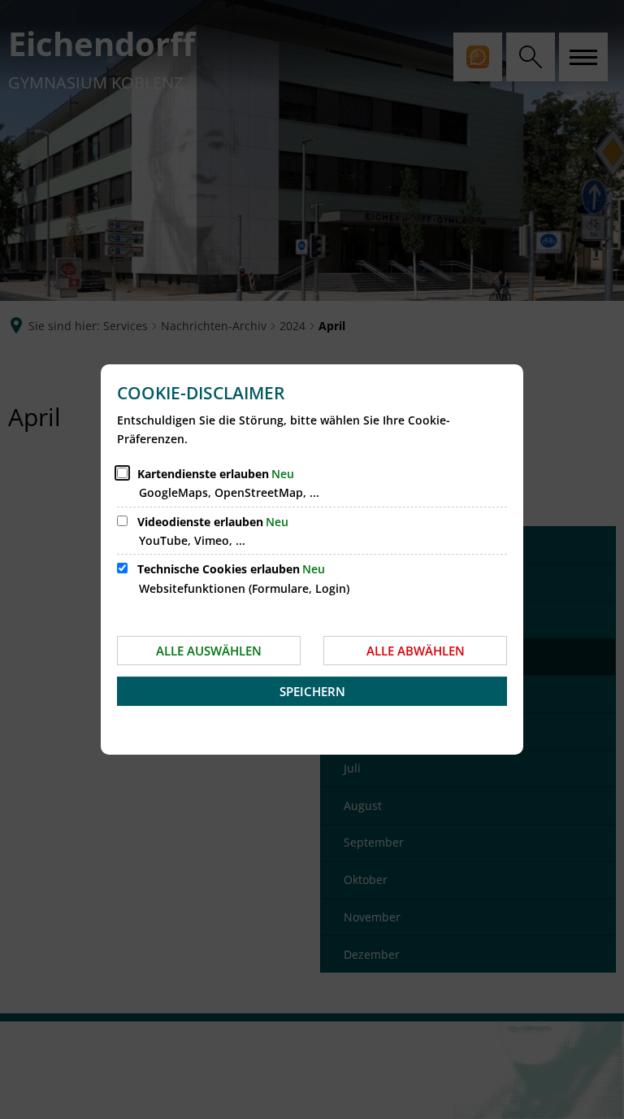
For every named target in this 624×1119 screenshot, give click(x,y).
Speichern (312, 691)
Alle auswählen (209, 650)
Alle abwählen (415, 650)
